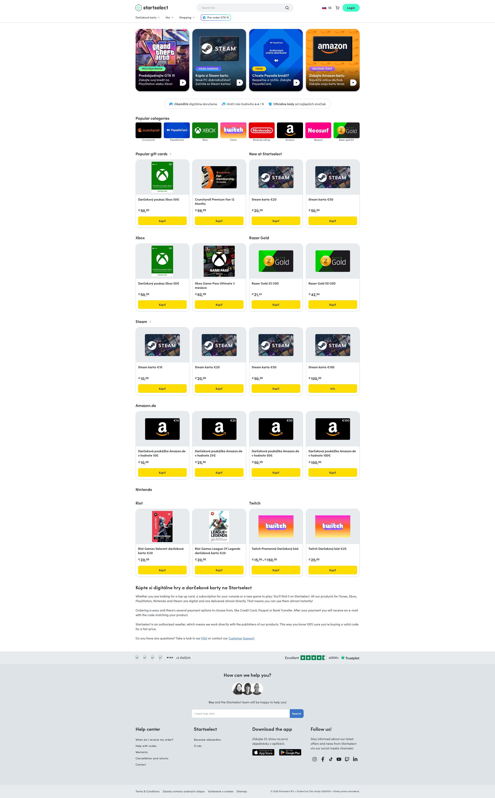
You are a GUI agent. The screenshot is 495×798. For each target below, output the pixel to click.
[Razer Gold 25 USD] (275, 261)
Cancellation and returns (152, 758)
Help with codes (146, 746)
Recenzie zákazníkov (207, 739)
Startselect (205, 729)
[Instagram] (315, 759)
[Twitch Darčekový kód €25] (332, 526)
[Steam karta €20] (275, 177)
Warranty (142, 752)
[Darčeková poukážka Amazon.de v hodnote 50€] (275, 429)
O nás (198, 746)
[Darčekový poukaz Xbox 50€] (162, 177)
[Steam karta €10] (162, 345)
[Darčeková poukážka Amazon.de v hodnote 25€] (219, 429)
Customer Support (241, 638)
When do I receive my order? (154, 739)
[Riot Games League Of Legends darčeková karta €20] (219, 526)
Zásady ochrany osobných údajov (184, 791)
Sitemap (242, 791)
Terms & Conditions (147, 791)
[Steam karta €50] (332, 177)
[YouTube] (339, 759)
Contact (141, 764)
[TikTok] (331, 759)
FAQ (204, 638)
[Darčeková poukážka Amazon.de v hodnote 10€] (162, 429)
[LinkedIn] (355, 759)
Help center (148, 729)
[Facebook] (323, 759)
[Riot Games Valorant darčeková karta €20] (162, 526)
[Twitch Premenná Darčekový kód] (275, 526)
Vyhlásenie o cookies (220, 791)
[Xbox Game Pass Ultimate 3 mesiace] (219, 261)
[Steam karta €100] (332, 345)
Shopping (185, 17)
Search (296, 713)
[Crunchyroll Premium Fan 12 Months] (219, 177)
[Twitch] (347, 759)
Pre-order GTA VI (218, 17)
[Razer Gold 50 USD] (332, 261)
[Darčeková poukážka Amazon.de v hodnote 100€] (332, 429)
